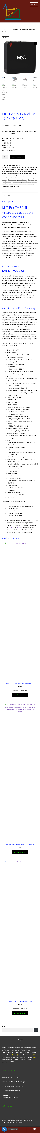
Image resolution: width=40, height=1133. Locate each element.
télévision (19, 527)
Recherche (20, 1130)
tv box (17, 186)
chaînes (11, 527)
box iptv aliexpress (10, 169)
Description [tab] (6, 195)
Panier (31, 1128)
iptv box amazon (28, 176)
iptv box (19, 176)
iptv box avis (18, 178)
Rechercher (5, 1027)
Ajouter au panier (17, 157)
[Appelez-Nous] (4, 1129)
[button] (35, 43)
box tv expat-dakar (22, 169)
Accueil (6, 29)
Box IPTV (14, 1055)
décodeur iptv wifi (15, 173)
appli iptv (13, 167)
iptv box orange (11, 180)
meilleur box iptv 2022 (8, 186)
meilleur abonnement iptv (25, 184)
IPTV (33, 1055)
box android (30, 167)
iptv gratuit (30, 180)
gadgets (34, 1057)
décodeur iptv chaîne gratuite (12, 171)
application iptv (21, 167)
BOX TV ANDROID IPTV (15, 29)
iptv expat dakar (22, 180)
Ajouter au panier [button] (20, 695)
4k (9, 167)
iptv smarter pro (13, 184)
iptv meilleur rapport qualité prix (21, 182)
